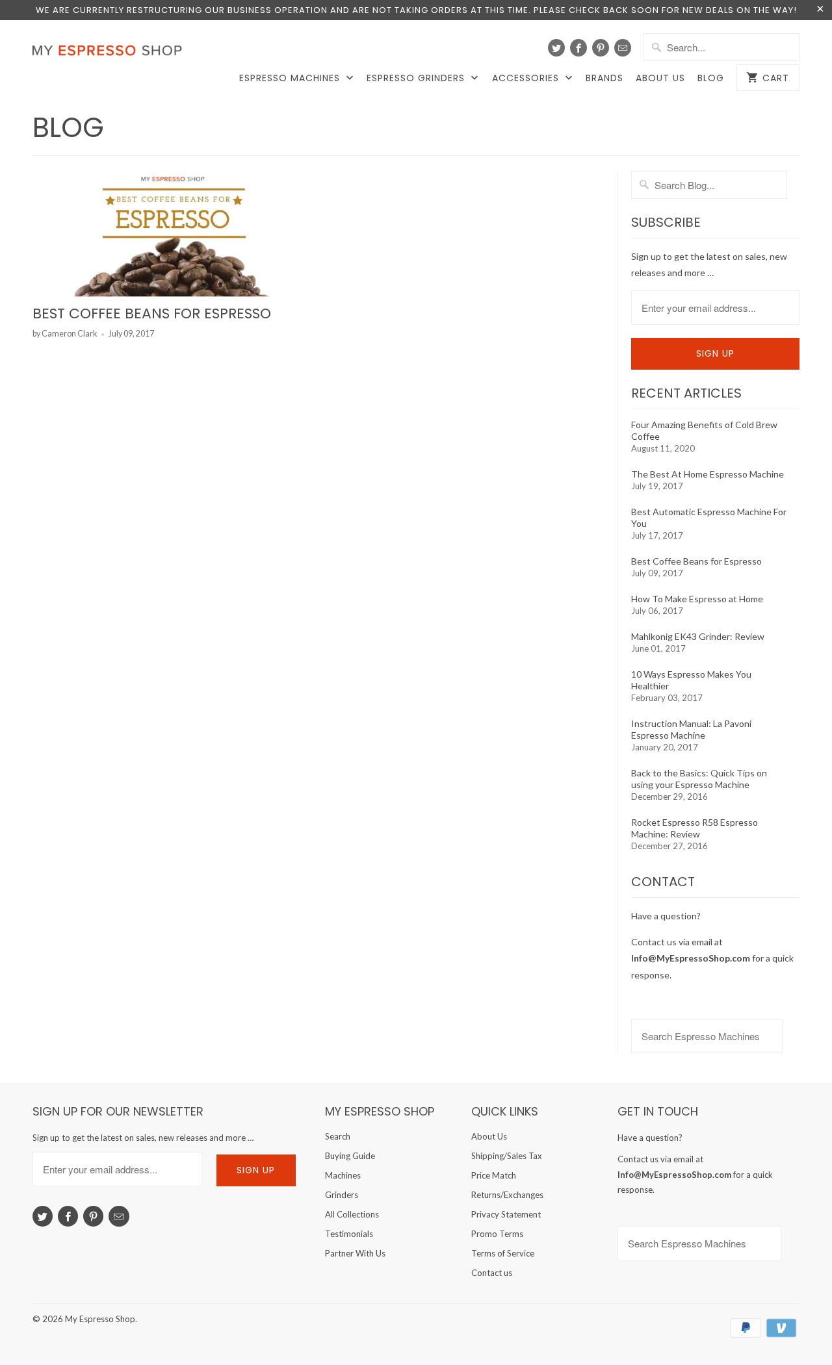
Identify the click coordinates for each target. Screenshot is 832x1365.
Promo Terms (497, 1234)
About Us (660, 78)
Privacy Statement (506, 1214)
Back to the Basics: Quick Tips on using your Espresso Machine (699, 778)
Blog (710, 78)
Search (337, 1136)
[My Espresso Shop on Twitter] (556, 48)
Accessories (527, 78)
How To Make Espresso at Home (697, 598)
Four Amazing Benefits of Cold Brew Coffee (704, 430)
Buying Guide (350, 1156)
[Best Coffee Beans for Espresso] (172, 234)
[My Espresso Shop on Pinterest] (600, 48)
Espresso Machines (291, 78)
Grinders (341, 1195)
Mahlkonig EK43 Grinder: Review (697, 636)
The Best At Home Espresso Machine (707, 473)
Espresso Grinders (417, 78)
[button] (831, 1330)
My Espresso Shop (100, 1319)
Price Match (493, 1175)
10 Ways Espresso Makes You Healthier (691, 680)
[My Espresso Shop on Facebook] (578, 48)
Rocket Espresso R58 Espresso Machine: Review (694, 828)
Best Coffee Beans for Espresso (151, 313)
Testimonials (349, 1234)
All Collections (352, 1214)
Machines (343, 1175)
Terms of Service (502, 1253)
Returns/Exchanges (507, 1195)
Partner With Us (355, 1253)
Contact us (491, 1273)
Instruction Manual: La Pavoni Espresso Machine (691, 729)
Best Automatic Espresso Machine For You (708, 517)
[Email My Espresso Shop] (622, 48)
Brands (604, 78)
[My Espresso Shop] (110, 53)
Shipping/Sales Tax (506, 1156)
